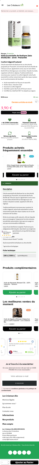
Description (7, 189)
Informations (8, 415)
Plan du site (6, 407)
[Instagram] (24, 453)
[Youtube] (29, 453)
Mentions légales (8, 400)
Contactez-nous (7, 411)
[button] (5, 164)
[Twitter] (15, 453)
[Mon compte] (29, 5)
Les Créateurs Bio (10, 396)
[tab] (19, 396)
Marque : (4, 53)
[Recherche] (36, 11)
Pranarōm (10, 53)
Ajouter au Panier (24, 462)
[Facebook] (10, 453)
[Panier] (36, 5)
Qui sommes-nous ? (9, 403)
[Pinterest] (19, 453)
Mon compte (7, 424)
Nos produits (8, 420)
